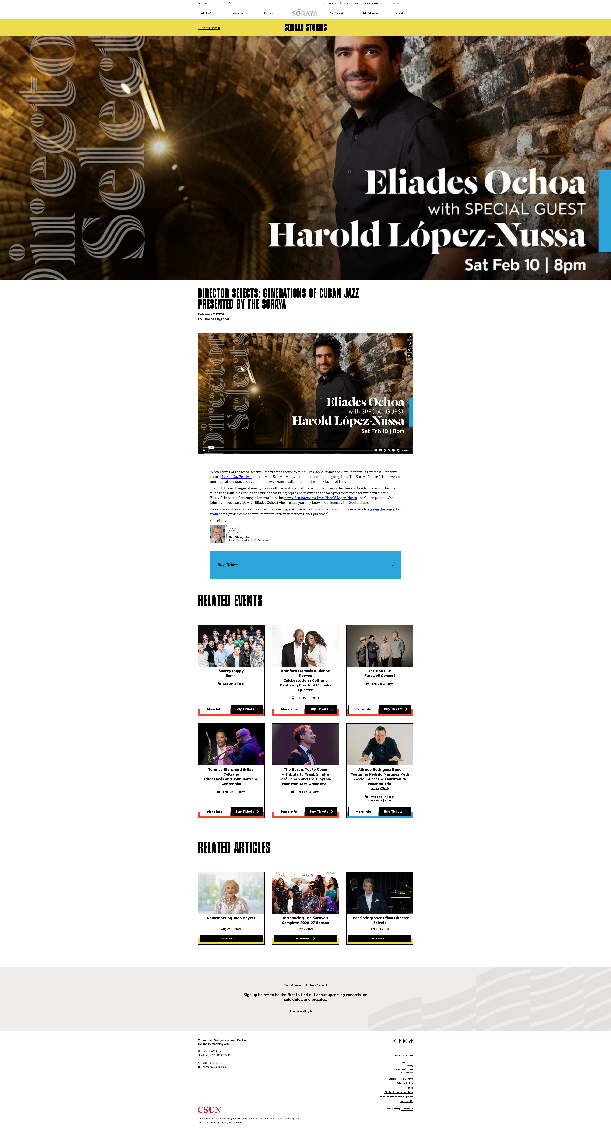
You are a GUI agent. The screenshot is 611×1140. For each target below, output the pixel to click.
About (399, 13)
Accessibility (407, 1072)
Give (346, 3)
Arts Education (371, 13)
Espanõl (397, 3)
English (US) (371, 3)
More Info (215, 709)
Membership (238, 13)
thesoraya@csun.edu (214, 1066)
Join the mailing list (301, 1011)
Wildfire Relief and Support (396, 1096)
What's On (206, 13)
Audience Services (404, 1069)
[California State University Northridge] (210, 1111)
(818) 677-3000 (212, 1062)
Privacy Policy (404, 1083)
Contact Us (406, 1101)
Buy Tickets (228, 564)
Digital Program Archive (398, 1092)
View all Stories (210, 27)
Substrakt (407, 1108)
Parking (409, 1065)
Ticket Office (406, 1062)
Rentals (268, 13)
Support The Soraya (401, 1078)
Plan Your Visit (337, 13)
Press (409, 1087)
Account (332, 3)
